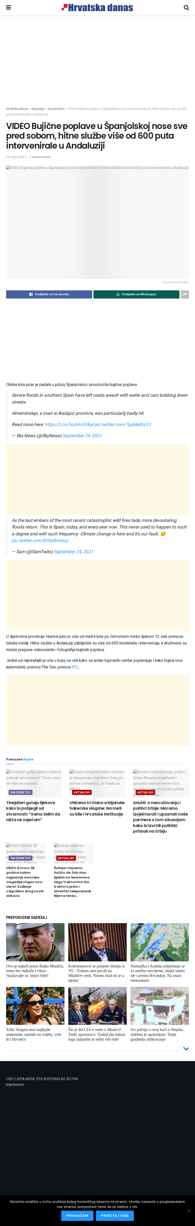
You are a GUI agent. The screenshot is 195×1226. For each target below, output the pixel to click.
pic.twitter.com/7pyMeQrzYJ (122, 424)
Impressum (15, 1084)
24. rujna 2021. (16, 156)
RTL (75, 667)
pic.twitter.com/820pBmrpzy (40, 540)
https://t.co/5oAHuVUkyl (69, 424)
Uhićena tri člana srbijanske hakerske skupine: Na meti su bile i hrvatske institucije (97, 808)
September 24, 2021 (82, 436)
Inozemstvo (41, 156)
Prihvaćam (77, 1215)
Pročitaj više (115, 1215)
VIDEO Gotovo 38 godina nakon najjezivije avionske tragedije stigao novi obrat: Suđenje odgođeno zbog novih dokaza (25, 882)
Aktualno (82, 792)
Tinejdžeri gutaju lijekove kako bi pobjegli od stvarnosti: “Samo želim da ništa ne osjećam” (33, 811)
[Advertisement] (97, 68)
